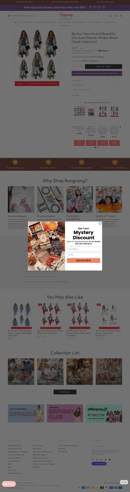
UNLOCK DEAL (83, 260)
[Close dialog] (100, 223)
